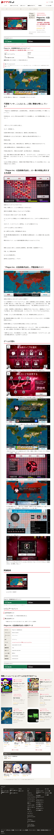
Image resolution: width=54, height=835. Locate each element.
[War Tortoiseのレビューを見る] (6, 700)
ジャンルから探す (48, 5)
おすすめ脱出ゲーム (39, 804)
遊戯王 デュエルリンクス (46, 682)
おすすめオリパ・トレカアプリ (40, 793)
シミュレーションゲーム (40, 13)
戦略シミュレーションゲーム (26, 642)
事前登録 (40, 5)
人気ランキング (22, 5)
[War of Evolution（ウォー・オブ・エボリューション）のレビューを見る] (6, 715)
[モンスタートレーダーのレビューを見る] (6, 685)
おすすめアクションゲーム (40, 797)
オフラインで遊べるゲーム (31, 822)
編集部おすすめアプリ (31, 5)
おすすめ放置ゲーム (39, 806)
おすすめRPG (38, 795)
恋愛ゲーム (29, 809)
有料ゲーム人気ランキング (14, 793)
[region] (27, 740)
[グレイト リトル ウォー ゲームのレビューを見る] (33, 700)
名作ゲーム (41, 679)
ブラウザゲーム (29, 819)
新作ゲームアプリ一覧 (14, 5)
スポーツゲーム (29, 813)
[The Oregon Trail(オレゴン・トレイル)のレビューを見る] (33, 715)
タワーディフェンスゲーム (31, 817)
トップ (5, 5)
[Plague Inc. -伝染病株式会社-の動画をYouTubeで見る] (17, 589)
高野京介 (31, 33)
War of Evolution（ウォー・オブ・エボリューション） (19, 714)
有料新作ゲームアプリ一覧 (5, 793)
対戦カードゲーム (47, 679)
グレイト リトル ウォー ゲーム (46, 697)
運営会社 (2, 831)
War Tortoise (16, 698)
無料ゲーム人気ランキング (14, 791)
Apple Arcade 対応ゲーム (31, 826)
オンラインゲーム (30, 815)
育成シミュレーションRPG (18, 681)
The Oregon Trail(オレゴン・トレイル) (45, 713)
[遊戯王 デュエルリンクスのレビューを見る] (33, 685)
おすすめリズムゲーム (39, 808)
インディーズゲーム (30, 824)
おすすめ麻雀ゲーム (39, 810)
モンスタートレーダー (19, 683)
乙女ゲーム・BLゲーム (31, 807)
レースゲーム (29, 811)
